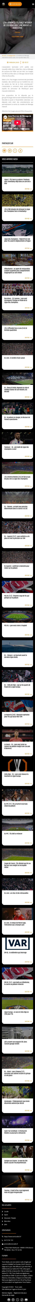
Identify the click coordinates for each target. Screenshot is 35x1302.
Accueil (4, 55)
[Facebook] (4, 151)
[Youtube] (26, 1299)
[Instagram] (10, 151)
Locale (17, 32)
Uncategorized (11, 55)
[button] (33, 4)
